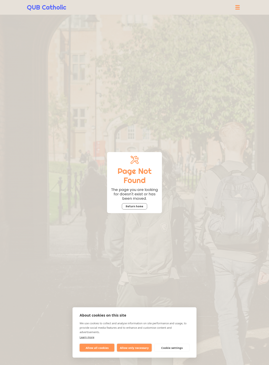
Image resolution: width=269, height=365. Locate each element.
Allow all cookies (97, 348)
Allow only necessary (134, 348)
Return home (134, 206)
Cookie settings (172, 348)
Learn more (87, 337)
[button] (237, 7)
